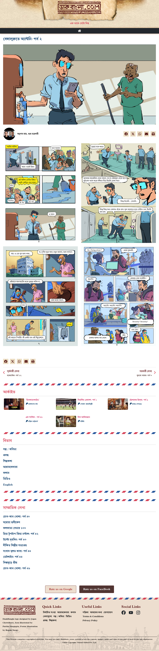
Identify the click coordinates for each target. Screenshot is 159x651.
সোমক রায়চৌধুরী (86, 403)
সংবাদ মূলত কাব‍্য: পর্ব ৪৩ (17, 551)
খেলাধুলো (47, 616)
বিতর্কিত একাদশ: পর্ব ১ (87, 400)
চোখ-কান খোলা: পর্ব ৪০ (16, 516)
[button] (126, 134)
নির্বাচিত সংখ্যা (49, 612)
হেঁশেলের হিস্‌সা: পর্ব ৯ (138, 400)
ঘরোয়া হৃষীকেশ (11, 522)
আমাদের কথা (96, 612)
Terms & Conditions (93, 616)
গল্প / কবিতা (9, 449)
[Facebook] (123, 612)
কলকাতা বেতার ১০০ (14, 528)
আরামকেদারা (10, 467)
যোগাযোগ (108, 612)
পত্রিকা (86, 612)
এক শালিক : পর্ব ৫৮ (34, 417)
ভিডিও (6, 479)
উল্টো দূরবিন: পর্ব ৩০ (14, 539)
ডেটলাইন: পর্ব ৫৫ (13, 557)
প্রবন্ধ (6, 455)
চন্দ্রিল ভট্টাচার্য (33, 421)
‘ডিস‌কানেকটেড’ (32, 400)
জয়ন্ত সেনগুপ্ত (136, 403)
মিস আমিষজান (84, 417)
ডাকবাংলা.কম (33, 403)
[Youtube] (131, 612)
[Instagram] (138, 612)
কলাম (6, 473)
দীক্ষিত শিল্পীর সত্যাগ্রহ (15, 545)
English (8, 484)
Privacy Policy (90, 620)
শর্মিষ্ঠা (82, 421)
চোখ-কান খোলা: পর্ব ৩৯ (16, 568)
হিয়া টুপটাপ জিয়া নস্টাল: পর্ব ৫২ (20, 534)
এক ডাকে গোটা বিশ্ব (79, 23)
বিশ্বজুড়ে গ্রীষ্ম (10, 562)
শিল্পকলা (7, 461)
